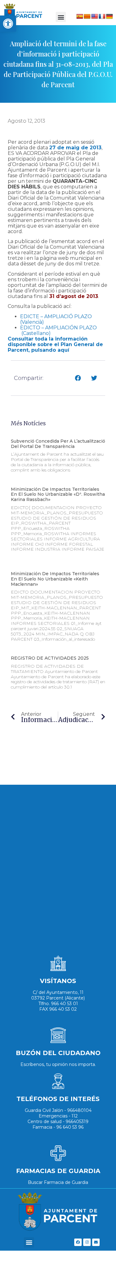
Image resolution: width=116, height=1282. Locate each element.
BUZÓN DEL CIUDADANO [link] (58, 1053)
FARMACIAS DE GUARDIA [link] (58, 1171)
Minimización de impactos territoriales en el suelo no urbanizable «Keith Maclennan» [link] (55, 579)
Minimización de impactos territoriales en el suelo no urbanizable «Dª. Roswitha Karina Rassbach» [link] (58, 494)
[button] (61, 17)
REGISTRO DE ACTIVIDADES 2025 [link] (50, 658)
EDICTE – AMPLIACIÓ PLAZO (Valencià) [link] (56, 319)
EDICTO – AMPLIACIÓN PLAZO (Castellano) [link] (58, 330)
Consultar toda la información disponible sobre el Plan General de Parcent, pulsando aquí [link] (55, 344)
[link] (8, 24)
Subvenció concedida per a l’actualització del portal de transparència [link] (58, 443)
